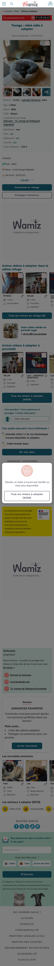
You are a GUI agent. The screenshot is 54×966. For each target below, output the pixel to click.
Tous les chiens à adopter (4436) (27, 496)
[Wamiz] (32, 3)
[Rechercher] (12, 4)
